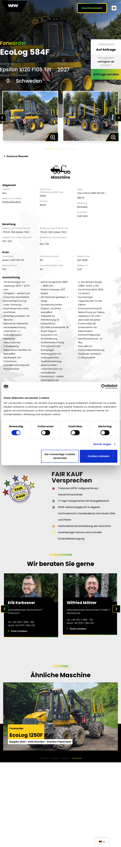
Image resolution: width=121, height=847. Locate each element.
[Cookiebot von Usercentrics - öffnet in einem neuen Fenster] (103, 386)
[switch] (45, 432)
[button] (114, 8)
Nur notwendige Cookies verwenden (60, 456)
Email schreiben (19, 631)
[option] (30, 116)
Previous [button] (4, 609)
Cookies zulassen (98, 456)
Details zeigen (102, 444)
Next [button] (116, 609)
